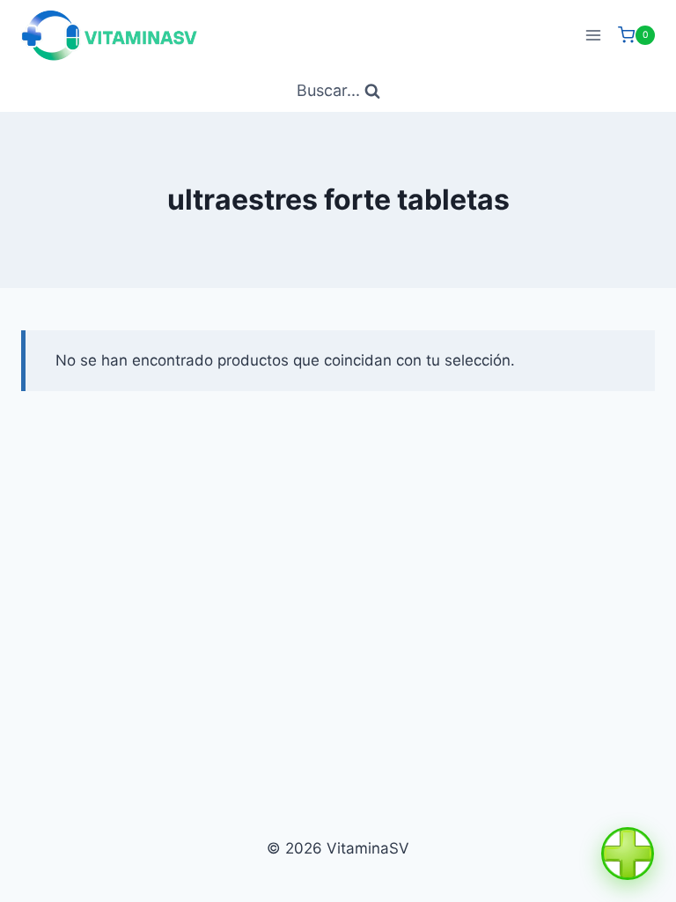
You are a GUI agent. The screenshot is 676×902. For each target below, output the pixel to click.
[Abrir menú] (593, 34)
